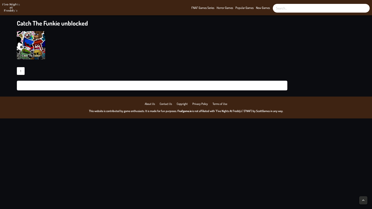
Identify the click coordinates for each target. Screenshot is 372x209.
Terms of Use (220, 104)
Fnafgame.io (184, 111)
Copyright (182, 104)
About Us (150, 104)
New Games (263, 8)
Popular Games (244, 8)
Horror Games (225, 8)
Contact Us (166, 104)
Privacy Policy (200, 104)
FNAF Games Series (202, 8)
